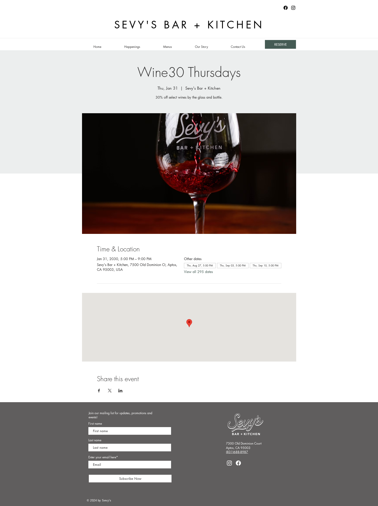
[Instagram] (293, 7)
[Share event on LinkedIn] (120, 390)
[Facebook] (238, 463)
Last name (94, 440)
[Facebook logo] (285, 7)
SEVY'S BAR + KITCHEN (189, 24)
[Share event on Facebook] (99, 390)
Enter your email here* (103, 457)
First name (95, 423)
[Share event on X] (110, 390)
